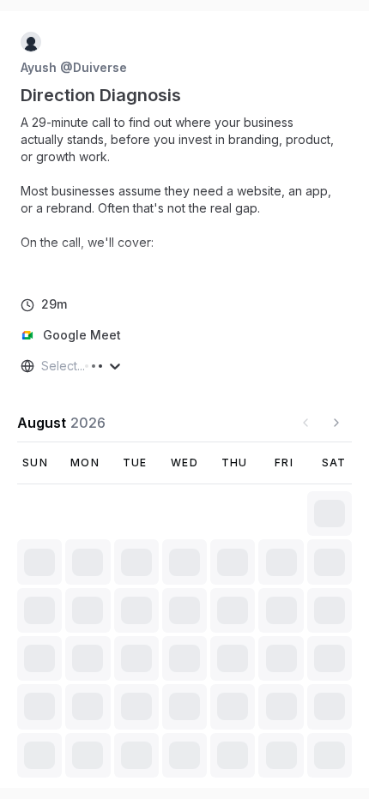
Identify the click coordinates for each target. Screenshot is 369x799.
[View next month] (336, 422)
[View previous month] (305, 422)
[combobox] (43, 366)
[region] (184, 191)
